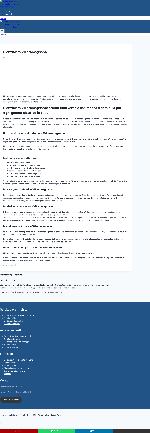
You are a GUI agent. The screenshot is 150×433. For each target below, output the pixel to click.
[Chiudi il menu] (0, 423)
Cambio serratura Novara (14, 371)
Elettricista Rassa (11, 347)
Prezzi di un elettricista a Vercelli (17, 336)
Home (7, 11)
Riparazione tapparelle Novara (16, 368)
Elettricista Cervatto (12, 339)
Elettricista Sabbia (11, 345)
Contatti (8, 14)
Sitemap (7, 374)
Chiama (3, 19)
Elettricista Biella (11, 318)
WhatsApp (56, 431)
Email (93, 431)
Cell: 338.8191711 (11, 399)
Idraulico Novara (10, 365)
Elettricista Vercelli (12, 324)
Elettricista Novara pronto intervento (19, 315)
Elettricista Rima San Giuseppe (17, 342)
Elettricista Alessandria (13, 321)
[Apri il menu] (2, 31)
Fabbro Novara (10, 363)
